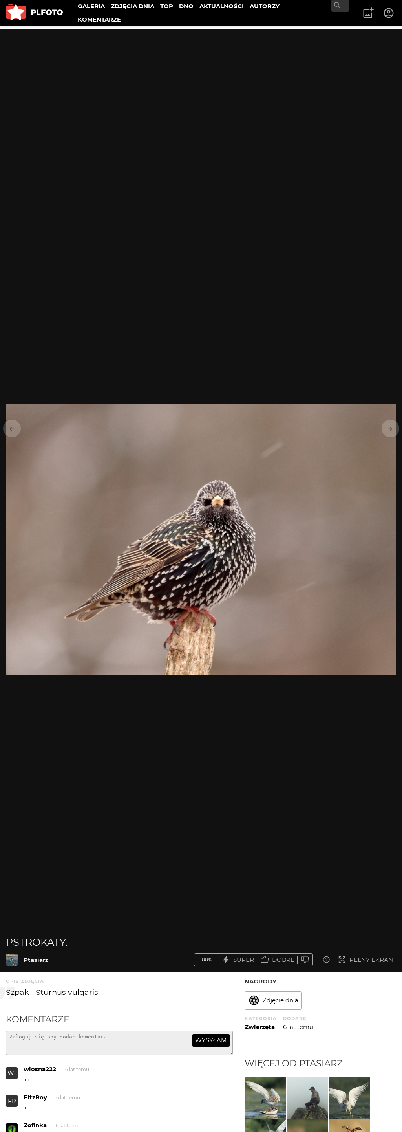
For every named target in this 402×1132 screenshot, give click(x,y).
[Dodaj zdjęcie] (368, 13)
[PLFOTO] (34, 12)
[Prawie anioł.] (349, 1098)
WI (11, 1073)
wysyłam (211, 1040)
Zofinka (35, 1125)
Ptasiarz (36, 959)
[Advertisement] (201, 84)
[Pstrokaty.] (12, 960)
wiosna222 (40, 1069)
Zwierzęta (260, 1027)
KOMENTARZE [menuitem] (99, 19)
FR (12, 1101)
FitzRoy (35, 1097)
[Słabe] (305, 960)
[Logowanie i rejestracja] (389, 13)
